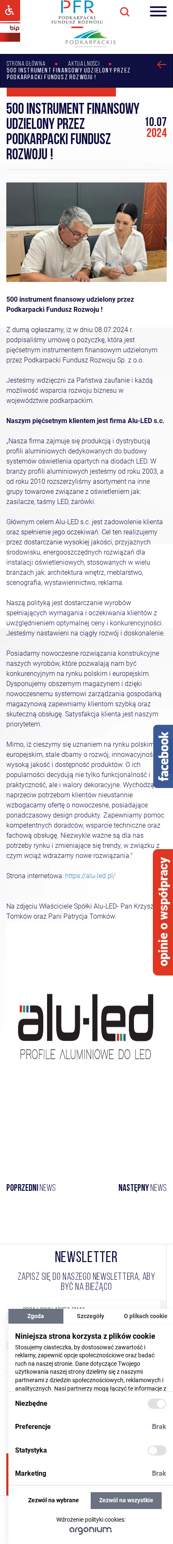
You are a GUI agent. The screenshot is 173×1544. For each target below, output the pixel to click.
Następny (142, 1188)
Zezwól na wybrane (53, 1500)
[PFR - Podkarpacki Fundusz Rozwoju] (77, 26)
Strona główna (26, 64)
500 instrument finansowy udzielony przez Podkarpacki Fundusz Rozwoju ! (69, 74)
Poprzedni (31, 1188)
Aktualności (84, 64)
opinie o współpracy (163, 911)
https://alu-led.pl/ (90, 876)
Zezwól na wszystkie (126, 1500)
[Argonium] (91, 1530)
